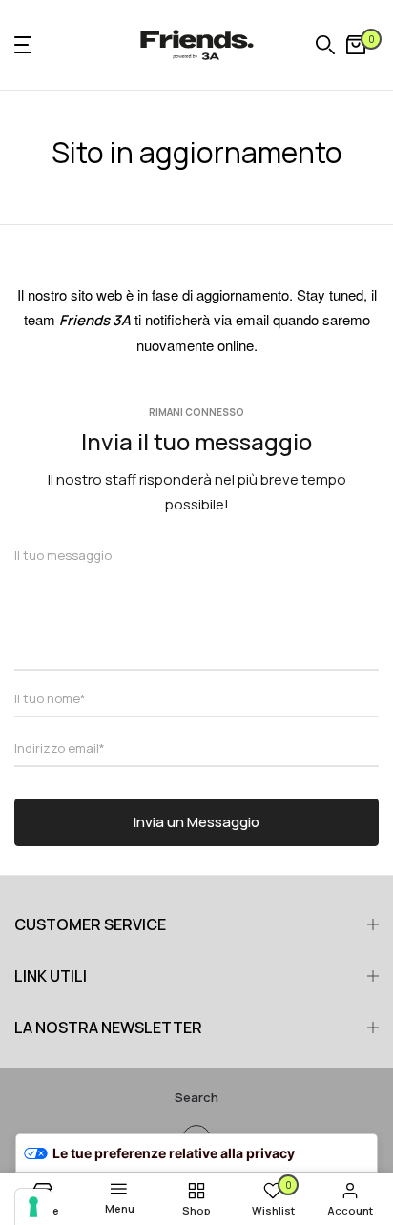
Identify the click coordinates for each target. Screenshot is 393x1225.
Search (196, 1097)
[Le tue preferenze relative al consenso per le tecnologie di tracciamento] (33, 1207)
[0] (355, 44)
